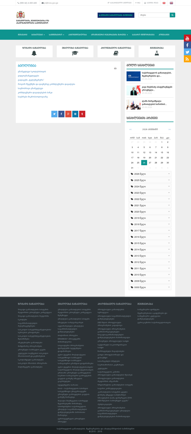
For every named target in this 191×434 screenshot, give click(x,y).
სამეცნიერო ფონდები (148, 309)
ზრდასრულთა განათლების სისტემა (115, 385)
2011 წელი (139, 268)
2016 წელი (139, 236)
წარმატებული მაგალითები (111, 351)
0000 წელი (139, 287)
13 (150, 152)
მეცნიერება (157, 48)
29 (144, 142)
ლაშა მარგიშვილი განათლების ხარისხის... (154, 102)
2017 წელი (139, 230)
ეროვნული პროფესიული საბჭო (113, 341)
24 (132, 162)
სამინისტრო (56, 34)
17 (132, 157)
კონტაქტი (164, 34)
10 (132, 152)
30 (150, 142)
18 (138, 157)
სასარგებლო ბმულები (120, 3)
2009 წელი (139, 281)
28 (138, 142)
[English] (171, 3)
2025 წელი (139, 180)
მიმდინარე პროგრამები (30, 346)
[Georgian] (164, 3)
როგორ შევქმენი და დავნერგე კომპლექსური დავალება (46, 84)
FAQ (138, 3)
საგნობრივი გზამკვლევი (30, 88)
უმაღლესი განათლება (75, 48)
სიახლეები (37, 34)
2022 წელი (139, 199)
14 (156, 152)
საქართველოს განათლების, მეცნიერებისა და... (157, 74)
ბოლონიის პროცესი (68, 335)
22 (162, 157)
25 (138, 162)
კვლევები (102, 368)
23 (168, 157)
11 (138, 152)
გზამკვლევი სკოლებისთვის (32, 71)
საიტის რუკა (152, 3)
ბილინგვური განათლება (30, 367)
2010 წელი (139, 274)
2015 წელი (139, 243)
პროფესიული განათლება (116, 48)
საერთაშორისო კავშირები (111, 365)
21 (156, 157)
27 (132, 142)
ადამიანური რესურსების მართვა (109, 34)
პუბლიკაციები (105, 404)
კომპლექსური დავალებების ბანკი (35, 92)
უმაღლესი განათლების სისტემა (74, 319)
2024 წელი (139, 186)
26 (144, 162)
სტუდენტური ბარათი (68, 385)
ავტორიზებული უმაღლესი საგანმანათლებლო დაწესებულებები (71, 329)
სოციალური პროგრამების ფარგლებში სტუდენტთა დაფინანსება (71, 348)
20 (150, 157)
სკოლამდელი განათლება (31, 360)
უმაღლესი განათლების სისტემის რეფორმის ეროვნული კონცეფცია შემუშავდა (75, 312)
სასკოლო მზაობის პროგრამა (32, 363)
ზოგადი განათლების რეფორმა (33, 316)
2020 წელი (139, 211)
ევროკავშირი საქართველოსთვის (154, 322)
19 (144, 157)
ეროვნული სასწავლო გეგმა (32, 350)
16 (168, 152)
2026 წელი (139, 173)
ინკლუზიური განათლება (30, 342)
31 (156, 142)
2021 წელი (139, 205)
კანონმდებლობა (77, 34)
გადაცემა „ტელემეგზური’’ (31, 80)
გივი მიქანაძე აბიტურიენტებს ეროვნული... (157, 88)
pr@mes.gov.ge (51, 2)
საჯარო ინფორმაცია (143, 34)
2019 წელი (139, 218)
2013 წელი (139, 255)
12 (144, 152)
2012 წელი (139, 262)
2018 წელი (139, 224)
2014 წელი (139, 249)
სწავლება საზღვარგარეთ (70, 322)
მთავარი (22, 34)
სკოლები (22, 320)
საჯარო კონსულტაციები (110, 388)
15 (162, 152)
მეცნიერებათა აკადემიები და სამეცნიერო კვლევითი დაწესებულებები (152, 316)
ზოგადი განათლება (34, 48)
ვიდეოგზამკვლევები (28, 76)
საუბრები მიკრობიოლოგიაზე (33, 97)
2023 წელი (139, 192)
